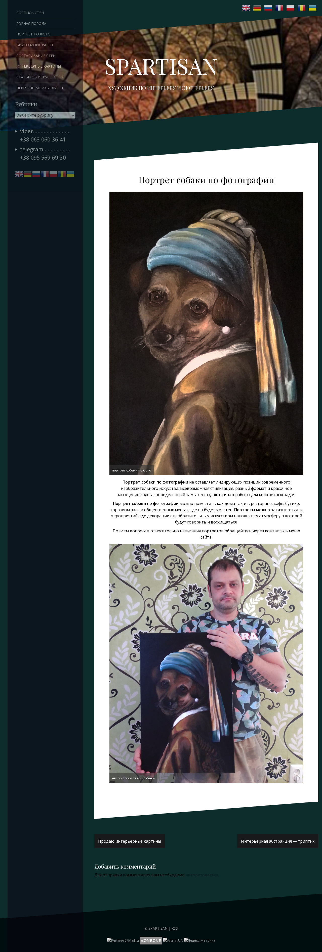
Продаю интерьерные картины (129, 841)
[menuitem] (45, 77)
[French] (279, 8)
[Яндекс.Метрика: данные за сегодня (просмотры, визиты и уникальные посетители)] (199, 940)
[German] (257, 8)
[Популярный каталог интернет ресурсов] (151, 940)
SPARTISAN (161, 65)
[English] (246, 8)
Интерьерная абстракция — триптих (277, 841)
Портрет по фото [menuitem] (33, 34)
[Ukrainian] (312, 8)
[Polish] (290, 8)
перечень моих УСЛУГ (37, 87)
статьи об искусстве (37, 77)
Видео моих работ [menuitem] (35, 44)
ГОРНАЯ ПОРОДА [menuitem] (31, 23)
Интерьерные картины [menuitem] (38, 66)
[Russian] (268, 8)
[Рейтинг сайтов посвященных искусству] (173, 940)
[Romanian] (301, 8)
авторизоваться (202, 875)
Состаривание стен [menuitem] (35, 55)
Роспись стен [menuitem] (30, 12)
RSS (175, 928)
